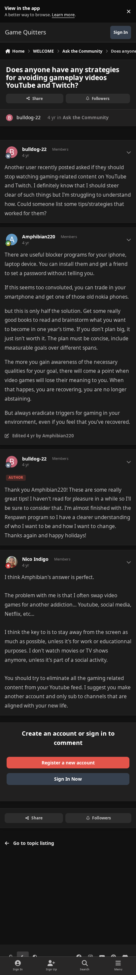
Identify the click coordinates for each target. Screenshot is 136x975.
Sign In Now (68, 779)
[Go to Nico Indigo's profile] (11, 562)
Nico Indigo (35, 559)
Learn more (12, 11)
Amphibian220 (38, 237)
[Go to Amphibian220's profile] (11, 239)
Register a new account (68, 762)
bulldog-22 (29, 117)
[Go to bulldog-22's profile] (9, 117)
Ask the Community (86, 117)
